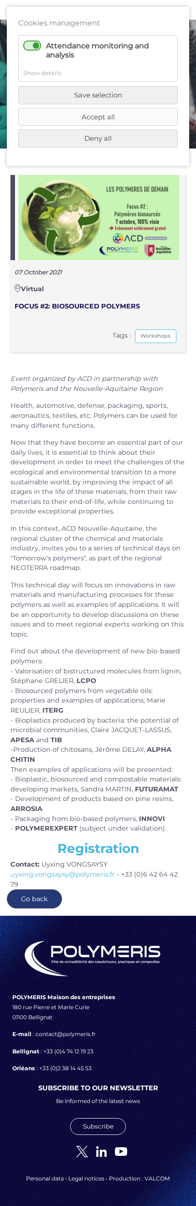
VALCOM (157, 1178)
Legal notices (86, 1178)
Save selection (98, 95)
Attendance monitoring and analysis (97, 50)
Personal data (45, 1178)
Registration (98, 848)
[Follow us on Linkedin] (98, 1151)
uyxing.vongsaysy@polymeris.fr (62, 874)
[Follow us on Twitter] (78, 1151)
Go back (34, 899)
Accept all (98, 117)
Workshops (155, 336)
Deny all (98, 138)
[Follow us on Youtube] (117, 1151)
